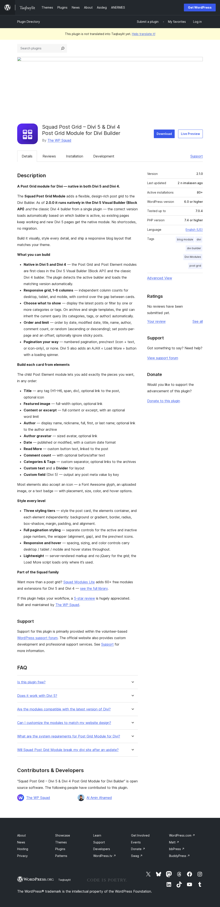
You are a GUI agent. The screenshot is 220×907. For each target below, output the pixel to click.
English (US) (194, 229)
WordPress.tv (104, 856)
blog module (185, 239)
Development (103, 156)
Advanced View (159, 278)
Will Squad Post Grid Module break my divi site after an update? (68, 750)
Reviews (49, 156)
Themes (61, 842)
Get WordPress (200, 7)
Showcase (62, 835)
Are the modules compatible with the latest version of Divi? (64, 709)
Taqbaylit (64, 879)
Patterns (61, 856)
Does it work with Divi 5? (37, 696)
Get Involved (140, 835)
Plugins (60, 849)
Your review (156, 321)
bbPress (177, 849)
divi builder (194, 248)
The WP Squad (59, 140)
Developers (101, 849)
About (21, 835)
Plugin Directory (28, 21)
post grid (195, 265)
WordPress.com (182, 835)
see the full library (94, 588)
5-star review (84, 598)
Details (27, 156)
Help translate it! (143, 34)
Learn (97, 835)
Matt (174, 842)
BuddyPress (179, 856)
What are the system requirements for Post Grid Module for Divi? (68, 736)
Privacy (22, 856)
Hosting (22, 849)
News (21, 842)
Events (136, 842)
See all (197, 321)
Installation (74, 156)
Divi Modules (193, 256)
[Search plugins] (62, 48)
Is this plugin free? (31, 682)
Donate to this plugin (163, 401)
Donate (138, 849)
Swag (137, 856)
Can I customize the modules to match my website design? (64, 723)
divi (199, 239)
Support (196, 156)
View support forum (162, 358)
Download (164, 134)
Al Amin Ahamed (99, 798)
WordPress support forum (37, 638)
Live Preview (190, 134)
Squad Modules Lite (79, 582)
